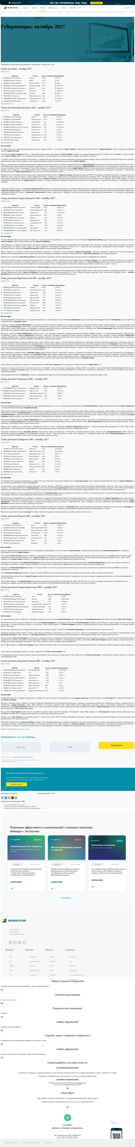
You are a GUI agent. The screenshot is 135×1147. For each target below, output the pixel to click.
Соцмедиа (52, 961)
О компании (72, 8)
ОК (2, 989)
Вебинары (32, 957)
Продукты (26, 8)
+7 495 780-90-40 (14, 929)
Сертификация (34, 961)
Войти (128, 8)
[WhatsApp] (16, 798)
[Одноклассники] (9, 798)
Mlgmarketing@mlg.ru (73, 1102)
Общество (52, 975)
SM (10, 957)
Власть (51, 970)
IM (10, 975)
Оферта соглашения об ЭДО (30, 1142)
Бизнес (51, 966)
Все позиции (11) (6, 233)
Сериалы (52, 979)
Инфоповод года (53, 8)
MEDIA (12, 966)
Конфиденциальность (11, 1142)
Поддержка (33, 975)
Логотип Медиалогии (76, 975)
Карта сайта (73, 979)
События (63, 8)
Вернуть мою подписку (9, 1000)
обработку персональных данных (23, 757)
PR (10, 961)
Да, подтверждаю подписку (67, 1068)
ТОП (11, 970)
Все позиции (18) (6, 142)
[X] (12, 798)
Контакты (72, 957)
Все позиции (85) (6, 103)
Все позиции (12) (6, 474)
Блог (80, 8)
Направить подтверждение (67, 1079)
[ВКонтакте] (6, 798)
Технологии (73, 970)
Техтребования (49, 1142)
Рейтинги (43, 8)
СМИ (51, 957)
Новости (72, 966)
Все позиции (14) (6, 313)
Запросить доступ (16, 784)
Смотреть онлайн (16, 882)
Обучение (34, 8)
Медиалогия (20, 804)
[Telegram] (2, 798)
